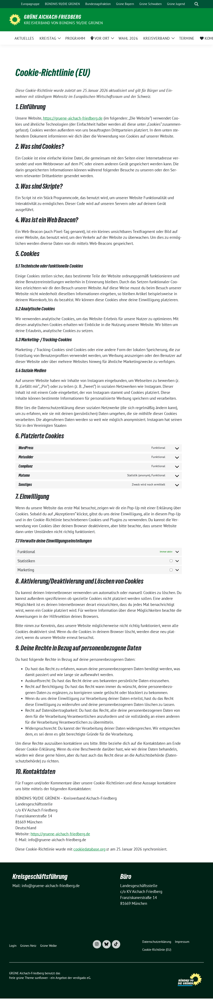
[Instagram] (97, 944)
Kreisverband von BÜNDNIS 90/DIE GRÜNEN (63, 22)
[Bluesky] (106, 944)
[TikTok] (116, 944)
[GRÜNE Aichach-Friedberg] (15, 19)
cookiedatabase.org (89, 849)
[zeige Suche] (196, 4)
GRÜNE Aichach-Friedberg (52, 17)
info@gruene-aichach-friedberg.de (51, 885)
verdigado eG (81, 978)
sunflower (41, 978)
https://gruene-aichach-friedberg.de (73, 118)
